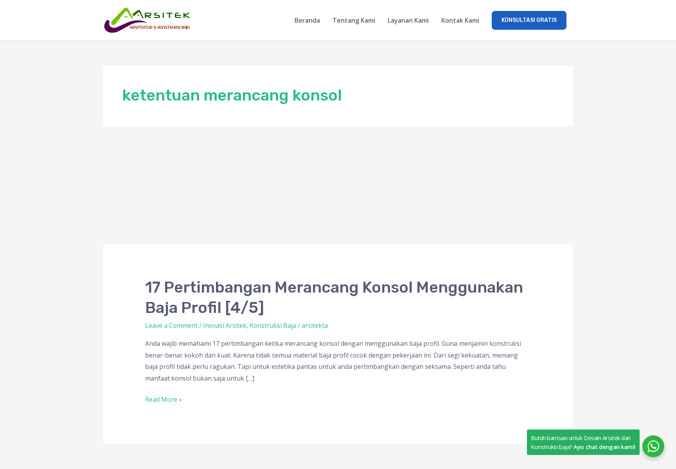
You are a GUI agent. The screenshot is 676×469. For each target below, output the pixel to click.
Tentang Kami (354, 20)
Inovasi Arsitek (224, 325)
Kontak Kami (460, 20)
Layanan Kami (408, 20)
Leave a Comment (171, 325)
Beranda (307, 20)
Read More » (163, 399)
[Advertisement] (338, 185)
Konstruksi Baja (273, 325)
